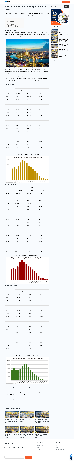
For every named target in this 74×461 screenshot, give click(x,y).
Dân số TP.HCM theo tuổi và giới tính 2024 (15, 22)
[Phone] (71, 458)
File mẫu (38, 449)
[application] (35, 2)
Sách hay (57, 445)
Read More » (7, 424)
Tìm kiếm (6, 455)
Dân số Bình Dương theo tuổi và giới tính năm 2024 (27, 388)
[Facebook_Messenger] (71, 455)
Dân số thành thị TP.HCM (12, 25)
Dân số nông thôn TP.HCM (13, 26)
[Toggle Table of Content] (22, 20)
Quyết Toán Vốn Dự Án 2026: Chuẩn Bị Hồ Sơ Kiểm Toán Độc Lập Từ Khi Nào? (42, 421)
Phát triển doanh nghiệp (60, 449)
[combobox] (57, 6)
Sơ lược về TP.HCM (10, 21)
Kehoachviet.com (21, 15)
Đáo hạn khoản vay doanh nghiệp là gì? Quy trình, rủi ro (63, 55)
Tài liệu (57, 447)
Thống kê (38, 447)
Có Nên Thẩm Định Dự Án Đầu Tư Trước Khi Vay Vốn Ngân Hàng (11, 421)
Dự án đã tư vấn (40, 445)
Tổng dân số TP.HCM (12, 24)
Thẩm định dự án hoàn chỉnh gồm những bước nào (63, 50)
